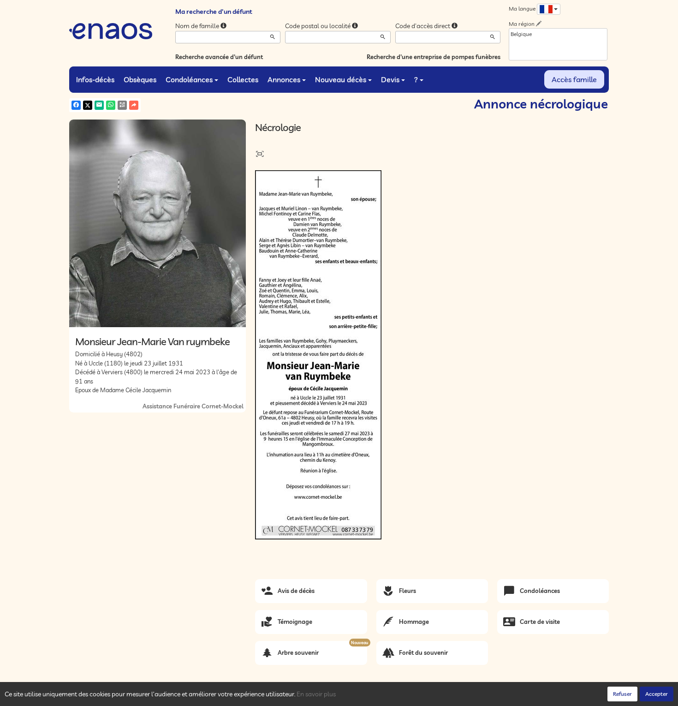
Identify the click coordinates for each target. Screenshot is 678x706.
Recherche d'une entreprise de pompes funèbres (433, 56)
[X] (87, 105)
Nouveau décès (340, 79)
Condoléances (189, 79)
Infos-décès (95, 79)
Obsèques (140, 79)
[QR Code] (122, 105)
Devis (390, 79)
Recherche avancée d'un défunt (219, 56)
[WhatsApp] (110, 105)
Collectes (242, 79)
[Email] (99, 105)
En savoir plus (316, 694)
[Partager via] (133, 105)
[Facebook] (76, 105)
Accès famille (574, 79)
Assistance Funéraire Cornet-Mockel (193, 406)
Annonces (284, 79)
